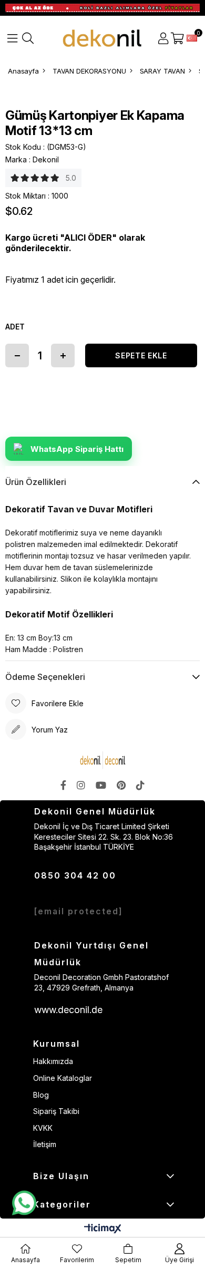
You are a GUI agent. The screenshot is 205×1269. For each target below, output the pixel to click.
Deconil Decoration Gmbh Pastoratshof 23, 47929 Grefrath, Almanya (101, 982)
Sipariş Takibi (56, 1111)
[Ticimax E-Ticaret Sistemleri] (102, 1229)
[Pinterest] (121, 785)
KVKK (43, 1127)
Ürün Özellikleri (35, 482)
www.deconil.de (68, 1009)
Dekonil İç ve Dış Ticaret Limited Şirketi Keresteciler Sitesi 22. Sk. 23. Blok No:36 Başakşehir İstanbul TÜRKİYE (103, 836)
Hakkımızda (53, 1061)
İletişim (44, 1144)
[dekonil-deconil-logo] (102, 760)
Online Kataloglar (62, 1078)
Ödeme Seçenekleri (45, 677)
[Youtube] (101, 785)
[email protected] (78, 911)
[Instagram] (81, 785)
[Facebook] (63, 785)
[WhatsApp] (24, 1203)
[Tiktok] (140, 785)
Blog (41, 1094)
